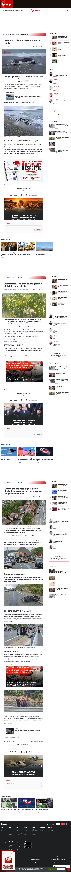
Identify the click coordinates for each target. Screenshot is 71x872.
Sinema (41, 829)
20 (34, 219)
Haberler (10, 846)
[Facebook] (7, 185)
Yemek (33, 831)
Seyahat (33, 833)
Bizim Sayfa (50, 827)
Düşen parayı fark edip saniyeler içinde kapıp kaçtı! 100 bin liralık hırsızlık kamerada (61, 150)
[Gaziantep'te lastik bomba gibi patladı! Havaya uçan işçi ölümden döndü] (52, 127)
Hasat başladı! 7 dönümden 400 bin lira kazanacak (62, 138)
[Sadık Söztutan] (51, 541)
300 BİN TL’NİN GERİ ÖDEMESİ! (61, 594)
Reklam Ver (18, 850)
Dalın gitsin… (56, 94)
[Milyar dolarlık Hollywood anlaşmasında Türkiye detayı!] (52, 134)
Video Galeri (10, 849)
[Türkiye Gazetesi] (35, 11)
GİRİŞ (67, 10)
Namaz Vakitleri (51, 829)
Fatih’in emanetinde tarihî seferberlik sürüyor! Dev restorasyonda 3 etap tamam (60, 571)
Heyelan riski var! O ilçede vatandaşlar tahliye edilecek (60, 577)
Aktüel (33, 834)
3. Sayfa (5, 37)
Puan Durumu (18, 830)
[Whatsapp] (34, 46)
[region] (36, 869)
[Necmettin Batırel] (51, 547)
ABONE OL (63, 824)
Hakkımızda (18, 842)
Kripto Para (10, 834)
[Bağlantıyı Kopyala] (36, 46)
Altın (9, 830)
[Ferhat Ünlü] (51, 81)
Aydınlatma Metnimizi (30, 869)
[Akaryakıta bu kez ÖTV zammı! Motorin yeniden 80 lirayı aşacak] (55, 61)
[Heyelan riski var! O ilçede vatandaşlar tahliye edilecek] (52, 579)
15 (28, 219)
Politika (2, 829)
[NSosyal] (29, 195)
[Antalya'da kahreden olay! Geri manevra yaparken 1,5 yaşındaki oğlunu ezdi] (55, 492)
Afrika (25, 833)
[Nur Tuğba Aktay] (51, 74)
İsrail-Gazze (26, 834)
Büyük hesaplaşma (57, 527)
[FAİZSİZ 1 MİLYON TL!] (52, 145)
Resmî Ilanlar (11, 845)
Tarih (41, 833)
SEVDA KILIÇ (8, 737)
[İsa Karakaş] (51, 533)
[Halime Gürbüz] (51, 95)
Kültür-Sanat (42, 827)
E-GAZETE (57, 824)
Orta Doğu (26, 829)
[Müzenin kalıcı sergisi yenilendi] (52, 585)
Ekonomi (10, 827)
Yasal (17, 849)
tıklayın (59, 114)
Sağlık (33, 829)
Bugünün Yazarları (3, 842)
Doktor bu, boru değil (57, 541)
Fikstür (17, 831)
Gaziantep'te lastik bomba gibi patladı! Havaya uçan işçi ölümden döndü (62, 126)
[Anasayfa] (4, 824)
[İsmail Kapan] (51, 521)
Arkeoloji (41, 830)
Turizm (10, 838)
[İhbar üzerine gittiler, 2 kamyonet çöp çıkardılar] (52, 591)
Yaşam (33, 827)
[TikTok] (17, 862)
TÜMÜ (35, 219)
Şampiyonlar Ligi (19, 833)
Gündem (2, 827)
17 (30, 219)
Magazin (10, 842)
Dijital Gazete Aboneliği (19, 10)
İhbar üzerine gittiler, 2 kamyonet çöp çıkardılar (61, 589)
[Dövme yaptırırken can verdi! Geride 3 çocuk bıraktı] (55, 509)
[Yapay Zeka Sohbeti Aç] (68, 869)
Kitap (41, 831)
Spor (17, 827)
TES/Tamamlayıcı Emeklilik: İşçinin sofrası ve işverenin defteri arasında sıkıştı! (60, 534)
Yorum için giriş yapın (37, 229)
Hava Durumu (34, 830)
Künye (17, 845)
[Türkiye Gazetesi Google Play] (28, 847)
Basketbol (18, 835)
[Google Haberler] (33, 195)
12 (24, 219)
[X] (21, 195)
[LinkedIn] (26, 195)
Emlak (10, 835)
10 (22, 219)
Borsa (9, 829)
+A (28, 81)
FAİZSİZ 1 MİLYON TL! (59, 143)
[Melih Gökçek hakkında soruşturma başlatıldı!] (55, 55)
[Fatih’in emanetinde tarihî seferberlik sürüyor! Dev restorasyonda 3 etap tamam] (52, 572)
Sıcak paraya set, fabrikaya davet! (60, 547)
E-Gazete (5, 10)
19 (33, 219)
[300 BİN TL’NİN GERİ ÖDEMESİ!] (52, 597)
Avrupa (25, 830)
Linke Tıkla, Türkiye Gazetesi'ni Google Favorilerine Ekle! (16, 34)
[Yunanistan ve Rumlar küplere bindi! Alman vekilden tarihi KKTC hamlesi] (55, 49)
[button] (41, 209)
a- (25, 81)
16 (29, 219)
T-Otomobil (10, 837)
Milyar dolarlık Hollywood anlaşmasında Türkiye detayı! (61, 132)
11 (23, 219)
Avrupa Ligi (18, 834)
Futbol (17, 829)
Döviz (9, 831)
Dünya (25, 827)
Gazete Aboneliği (11, 10)
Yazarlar (2, 841)
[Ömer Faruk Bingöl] (51, 88)
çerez (25, 868)
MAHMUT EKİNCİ (8, 156)
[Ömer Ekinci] (51, 101)
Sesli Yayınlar (50, 830)
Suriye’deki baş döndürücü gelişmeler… (61, 521)
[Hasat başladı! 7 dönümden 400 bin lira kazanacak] (52, 140)
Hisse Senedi (11, 833)
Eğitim (2, 830)
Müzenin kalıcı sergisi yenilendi (61, 582)
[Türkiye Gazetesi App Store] (28, 843)
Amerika (25, 831)
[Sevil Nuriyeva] (51, 527)
